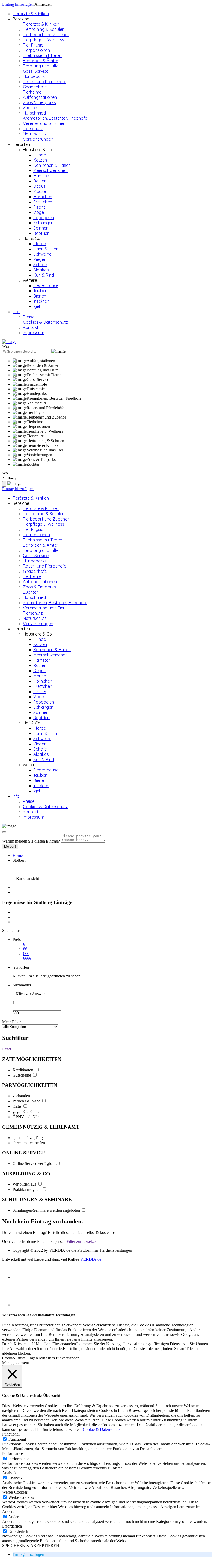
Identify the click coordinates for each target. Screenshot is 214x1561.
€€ (25, 949)
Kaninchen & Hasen (52, 165)
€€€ (26, 953)
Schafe (40, 264)
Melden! (10, 846)
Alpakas (41, 269)
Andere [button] (8, 1511)
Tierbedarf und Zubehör (46, 34)
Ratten (39, 181)
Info (16, 311)
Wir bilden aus (25, 1184)
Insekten (41, 301)
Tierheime (32, 92)
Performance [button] (12, 1453)
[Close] (4, 832)
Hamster (41, 175)
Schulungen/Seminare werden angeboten (47, 1210)
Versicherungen (38, 139)
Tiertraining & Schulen (43, 29)
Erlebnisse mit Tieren (42, 55)
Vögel (39, 212)
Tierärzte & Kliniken (31, 13)
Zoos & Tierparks (39, 102)
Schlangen (43, 222)
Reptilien (41, 233)
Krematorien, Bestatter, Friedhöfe (55, 118)
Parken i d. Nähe (27, 1101)
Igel (36, 306)
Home (18, 855)
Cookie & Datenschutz (101, 1429)
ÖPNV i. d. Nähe (28, 1116)
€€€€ (27, 958)
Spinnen (41, 228)
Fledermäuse (45, 285)
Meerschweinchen (50, 170)
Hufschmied (34, 113)
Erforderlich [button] (12, 1526)
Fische (39, 207)
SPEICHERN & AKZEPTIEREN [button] (30, 1545)
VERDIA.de (90, 1259)
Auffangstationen (40, 97)
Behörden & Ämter (40, 60)
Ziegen (39, 259)
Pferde (39, 243)
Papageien (43, 217)
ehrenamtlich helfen (29, 1143)
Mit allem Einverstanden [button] (59, 1358)
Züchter (30, 107)
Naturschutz (35, 133)
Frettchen (42, 201)
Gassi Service (36, 71)
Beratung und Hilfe (40, 65)
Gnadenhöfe (35, 86)
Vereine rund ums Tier (44, 123)
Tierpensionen (36, 50)
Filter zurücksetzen (82, 1241)
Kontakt (30, 327)
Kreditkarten (23, 1070)
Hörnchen (42, 196)
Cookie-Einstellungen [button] (20, 1358)
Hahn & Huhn (45, 248)
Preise (28, 316)
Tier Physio (33, 45)
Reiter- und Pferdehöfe (44, 81)
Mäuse (39, 191)
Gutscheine (22, 1075)
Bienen (39, 296)
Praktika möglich (27, 1189)
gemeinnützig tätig (28, 1137)
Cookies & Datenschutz (45, 322)
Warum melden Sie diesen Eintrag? (31, 841)
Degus (39, 186)
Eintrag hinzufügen (18, 4)
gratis (17, 1106)
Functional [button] (11, 1434)
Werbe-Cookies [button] (15, 1492)
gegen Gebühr (25, 1111)
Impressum (33, 332)
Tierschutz (33, 128)
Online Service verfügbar (34, 1163)
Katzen (40, 160)
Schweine (42, 254)
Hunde (39, 154)
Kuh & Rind (43, 275)
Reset (6, 1049)
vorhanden (22, 1096)
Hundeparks (34, 76)
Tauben (40, 290)
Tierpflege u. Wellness (43, 39)
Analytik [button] (9, 1473)
